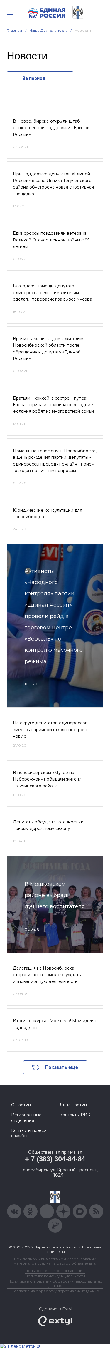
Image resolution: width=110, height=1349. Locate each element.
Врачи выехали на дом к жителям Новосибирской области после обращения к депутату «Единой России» (48, 348)
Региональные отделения (26, 1117)
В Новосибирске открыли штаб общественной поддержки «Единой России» (51, 128)
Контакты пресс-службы (28, 1133)
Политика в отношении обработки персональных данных (55, 1283)
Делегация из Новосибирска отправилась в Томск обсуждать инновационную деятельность (47, 975)
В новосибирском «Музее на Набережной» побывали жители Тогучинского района (47, 779)
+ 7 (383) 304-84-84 (55, 1159)
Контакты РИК (75, 1115)
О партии (21, 1105)
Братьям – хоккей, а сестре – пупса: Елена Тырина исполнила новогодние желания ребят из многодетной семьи (53, 405)
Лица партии (73, 1105)
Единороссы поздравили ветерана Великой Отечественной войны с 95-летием (52, 240)
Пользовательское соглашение (55, 1270)
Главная (14, 30)
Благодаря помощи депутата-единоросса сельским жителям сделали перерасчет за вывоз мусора (52, 292)
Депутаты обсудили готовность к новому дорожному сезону (48, 825)
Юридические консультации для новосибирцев (47, 513)
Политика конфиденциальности (55, 1276)
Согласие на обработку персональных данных (55, 1291)
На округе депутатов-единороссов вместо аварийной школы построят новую (50, 729)
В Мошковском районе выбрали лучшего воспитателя (55, 895)
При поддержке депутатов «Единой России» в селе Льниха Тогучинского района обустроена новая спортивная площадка (53, 183)
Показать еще (61, 1067)
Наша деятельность (48, 30)
